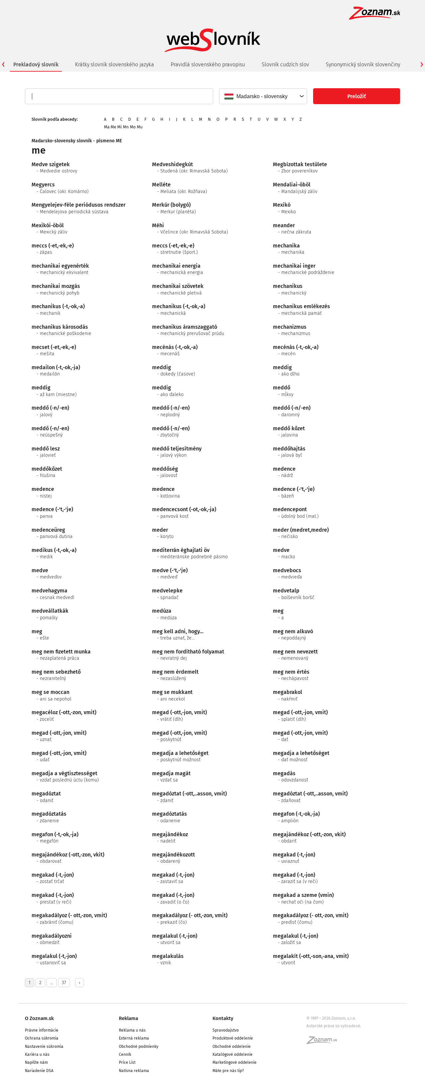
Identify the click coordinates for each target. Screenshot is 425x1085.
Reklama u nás (132, 1030)
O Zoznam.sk (39, 1018)
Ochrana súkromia (41, 1038)
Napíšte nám (36, 1062)
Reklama (128, 1018)
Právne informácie (41, 1030)
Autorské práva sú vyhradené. (333, 1026)
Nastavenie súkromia (44, 1046)
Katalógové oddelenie (232, 1054)
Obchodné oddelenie (231, 1046)
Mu (140, 126)
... (51, 982)
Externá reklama (134, 1038)
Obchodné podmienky (138, 1046)
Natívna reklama (134, 1070)
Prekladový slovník (35, 64)
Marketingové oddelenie (234, 1062)
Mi (119, 126)
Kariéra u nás (37, 1054)
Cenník (125, 1054)
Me (113, 126)
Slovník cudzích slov (285, 64)
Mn (126, 126)
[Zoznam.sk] (324, 1042)
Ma (107, 126)
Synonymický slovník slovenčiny (363, 64)
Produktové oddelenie (232, 1038)
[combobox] (262, 96)
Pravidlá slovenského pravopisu (208, 64)
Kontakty (222, 1018)
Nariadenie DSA (39, 1070)
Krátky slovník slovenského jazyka (114, 64)
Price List (127, 1062)
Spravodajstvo (225, 1030)
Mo (133, 126)
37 (64, 982)
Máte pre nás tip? (228, 1070)
